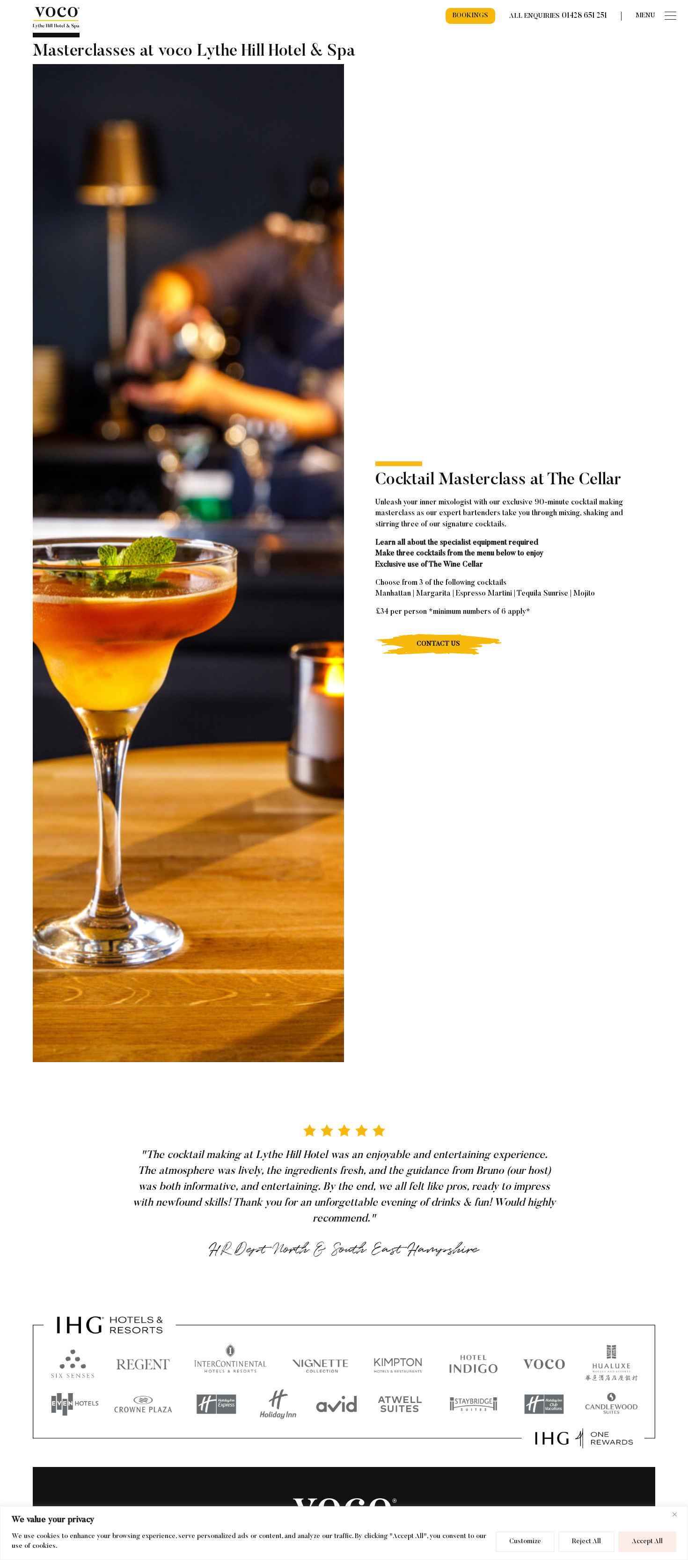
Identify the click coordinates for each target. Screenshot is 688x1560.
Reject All (586, 1541)
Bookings (470, 16)
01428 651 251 (584, 16)
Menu (645, 16)
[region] (344, 1533)
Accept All (647, 1541)
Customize (525, 1541)
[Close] (678, 1514)
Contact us (438, 644)
